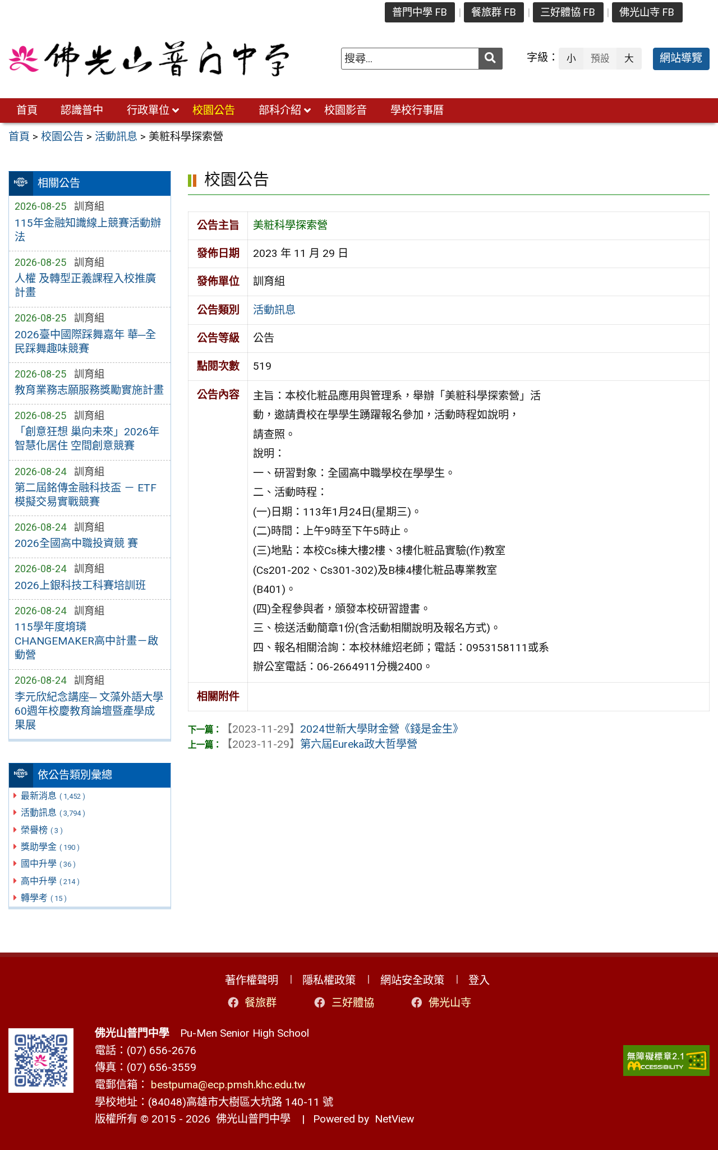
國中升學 (48, 863)
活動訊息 (53, 812)
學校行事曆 (417, 110)
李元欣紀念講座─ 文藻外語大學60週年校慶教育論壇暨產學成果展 (89, 711)
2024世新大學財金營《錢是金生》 (342, 729)
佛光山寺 (450, 1002)
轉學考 (44, 898)
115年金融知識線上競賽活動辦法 (88, 230)
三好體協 (353, 1002)
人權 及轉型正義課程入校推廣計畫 (85, 285)
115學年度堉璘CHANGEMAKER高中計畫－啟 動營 (86, 640)
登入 (479, 980)
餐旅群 (261, 1002)
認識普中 (82, 110)
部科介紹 (280, 110)
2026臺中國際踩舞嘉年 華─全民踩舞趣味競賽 (85, 341)
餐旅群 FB (493, 12)
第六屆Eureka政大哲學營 (319, 744)
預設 (600, 58)
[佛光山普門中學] (148, 59)
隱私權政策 (329, 980)
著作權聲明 (251, 980)
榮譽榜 (42, 830)
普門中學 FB (419, 12)
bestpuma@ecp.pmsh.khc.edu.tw (228, 1084)
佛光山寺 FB (646, 12)
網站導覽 (681, 58)
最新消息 (53, 795)
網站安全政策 (412, 980)
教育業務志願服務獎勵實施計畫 (89, 390)
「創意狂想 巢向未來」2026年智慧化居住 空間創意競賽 (87, 438)
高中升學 (50, 881)
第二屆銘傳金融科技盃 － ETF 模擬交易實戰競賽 (86, 494)
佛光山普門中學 (250, 1118)
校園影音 (345, 110)
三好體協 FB (567, 12)
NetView (394, 1118)
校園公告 (213, 110)
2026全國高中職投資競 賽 (76, 543)
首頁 (27, 110)
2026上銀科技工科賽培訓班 (80, 585)
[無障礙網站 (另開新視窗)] (666, 1060)
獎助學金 (50, 846)
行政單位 (148, 110)
